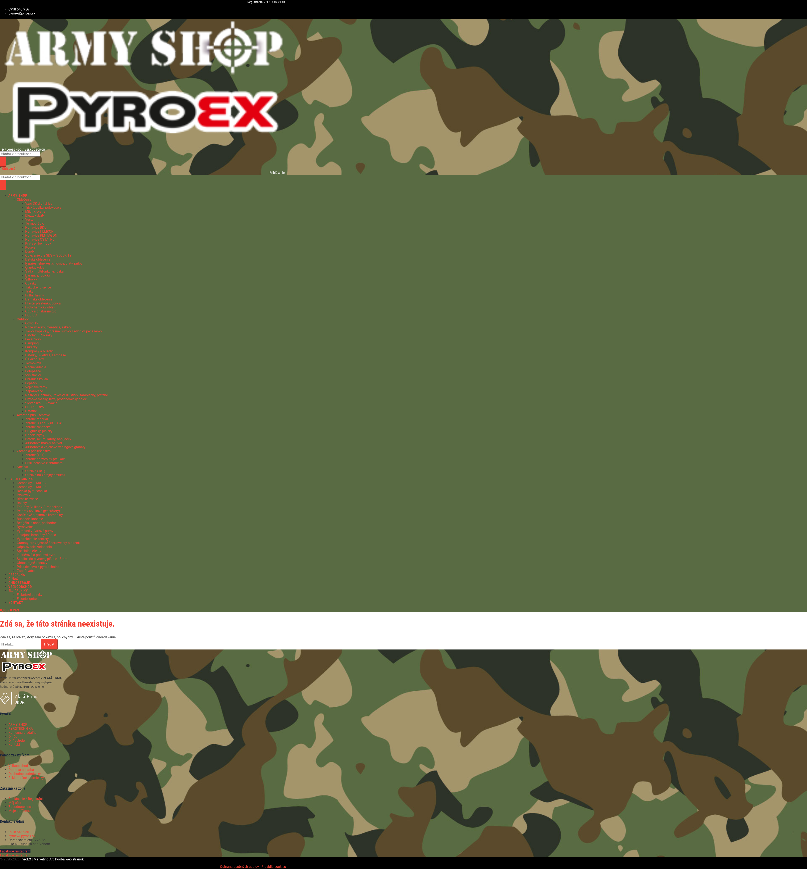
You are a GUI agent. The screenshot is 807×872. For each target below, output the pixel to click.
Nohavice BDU (35, 227)
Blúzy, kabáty (35, 215)
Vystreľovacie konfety (33, 539)
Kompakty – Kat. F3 (31, 487)
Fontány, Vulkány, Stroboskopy (39, 507)
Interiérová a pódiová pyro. (36, 555)
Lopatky (31, 383)
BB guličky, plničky (39, 431)
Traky (29, 291)
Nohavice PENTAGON (41, 235)
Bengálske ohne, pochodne (37, 523)
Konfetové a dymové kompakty (40, 515)
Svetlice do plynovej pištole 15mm (42, 559)
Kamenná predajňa (22, 733)
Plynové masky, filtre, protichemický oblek (56, 399)
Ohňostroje (16, 741)
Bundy (30, 251)
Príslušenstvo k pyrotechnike (38, 567)
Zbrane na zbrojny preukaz (45, 459)
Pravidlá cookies (273, 867)
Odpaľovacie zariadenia (34, 547)
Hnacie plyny (34, 435)
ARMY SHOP (17, 725)
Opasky (30, 283)
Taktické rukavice (38, 287)
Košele (30, 247)
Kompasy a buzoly (39, 351)
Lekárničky (33, 339)
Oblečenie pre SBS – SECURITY (48, 255)
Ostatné (31, 411)
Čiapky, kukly (34, 267)
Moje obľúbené (19, 811)
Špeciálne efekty (29, 551)
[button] (130, 196)
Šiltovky (31, 279)
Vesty (29, 219)
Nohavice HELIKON (39, 231)
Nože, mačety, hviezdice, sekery (48, 327)
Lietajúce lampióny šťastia (36, 535)
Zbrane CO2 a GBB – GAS (44, 423)
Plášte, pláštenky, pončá (43, 303)
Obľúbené (8, 169)
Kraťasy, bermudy (38, 243)
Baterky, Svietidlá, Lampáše (45, 355)
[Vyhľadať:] (20, 644)
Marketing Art (44, 859)
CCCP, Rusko (34, 407)
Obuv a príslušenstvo (40, 311)
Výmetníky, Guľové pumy (35, 531)
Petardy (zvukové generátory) (38, 511)
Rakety (22, 503)
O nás (12, 737)
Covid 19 (31, 323)
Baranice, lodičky (37, 275)
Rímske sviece (27, 499)
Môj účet (14, 803)
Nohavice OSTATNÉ (39, 239)
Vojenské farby (36, 387)
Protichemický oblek (40, 307)
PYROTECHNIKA (20, 729)
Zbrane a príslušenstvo (34, 451)
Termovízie (33, 363)
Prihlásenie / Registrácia (26, 799)
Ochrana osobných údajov (239, 867)
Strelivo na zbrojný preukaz (45, 475)
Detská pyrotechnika (32, 491)
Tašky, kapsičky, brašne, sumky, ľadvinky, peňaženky (63, 331)
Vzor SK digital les (38, 203)
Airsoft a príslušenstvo (33, 415)
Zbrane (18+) (35, 455)
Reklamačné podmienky (26, 778)
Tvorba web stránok (69, 859)
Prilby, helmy (34, 295)
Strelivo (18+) (35, 471)
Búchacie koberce (30, 519)
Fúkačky (31, 347)
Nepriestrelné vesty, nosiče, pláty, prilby (53, 263)
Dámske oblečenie (38, 299)
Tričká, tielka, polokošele (43, 207)
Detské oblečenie (37, 259)
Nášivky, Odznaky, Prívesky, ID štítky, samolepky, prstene (66, 395)
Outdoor (23, 319)
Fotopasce (33, 371)
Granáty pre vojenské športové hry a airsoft (48, 543)
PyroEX (25, 859)
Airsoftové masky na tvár (43, 443)
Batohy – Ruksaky (38, 335)
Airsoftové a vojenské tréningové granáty (55, 447)
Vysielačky (33, 375)
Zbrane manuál (36, 419)
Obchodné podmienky (24, 774)
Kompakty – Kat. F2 (31, 483)
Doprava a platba (21, 770)
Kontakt (14, 745)
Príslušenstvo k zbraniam (44, 463)
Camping (32, 343)
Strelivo (22, 467)
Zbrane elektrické (37, 427)
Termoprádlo (34, 223)
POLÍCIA (31, 315)
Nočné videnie (35, 367)
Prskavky (23, 495)
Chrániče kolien (36, 379)
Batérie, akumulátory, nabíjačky (48, 439)
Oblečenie (24, 200)
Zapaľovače (34, 391)
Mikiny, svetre (35, 211)
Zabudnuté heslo (20, 807)
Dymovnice (25, 527)
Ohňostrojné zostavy (32, 563)
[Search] (3, 162)
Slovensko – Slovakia (41, 403)
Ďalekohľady (34, 359)
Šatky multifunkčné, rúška (44, 271)
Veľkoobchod (18, 766)
